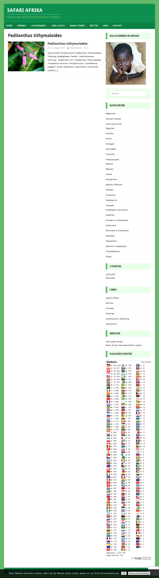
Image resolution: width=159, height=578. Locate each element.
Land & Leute (58, 25)
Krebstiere (111, 225)
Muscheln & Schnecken (117, 230)
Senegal (110, 144)
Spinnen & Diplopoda (116, 246)
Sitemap (110, 313)
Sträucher (111, 195)
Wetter (94, 25)
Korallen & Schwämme (117, 220)
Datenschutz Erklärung (117, 318)
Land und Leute (114, 124)
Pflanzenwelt (38, 25)
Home (9, 25)
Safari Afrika (112, 298)
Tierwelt (22, 25)
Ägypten (110, 128)
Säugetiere (111, 241)
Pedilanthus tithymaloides (68, 43)
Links (105, 25)
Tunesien (110, 154)
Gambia (109, 133)
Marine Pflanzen (114, 184)
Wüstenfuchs (76, 47)
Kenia (108, 138)
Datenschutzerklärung (139, 573)
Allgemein (111, 113)
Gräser (109, 174)
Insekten (110, 215)
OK (123, 573)
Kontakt (117, 25)
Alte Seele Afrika (114, 341)
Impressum (111, 324)
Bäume (109, 163)
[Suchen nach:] (128, 93)
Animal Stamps (77, 25)
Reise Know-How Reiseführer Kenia (124, 345)
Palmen (109, 189)
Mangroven (111, 179)
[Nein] (155, 573)
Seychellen (111, 149)
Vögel (108, 256)
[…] (56, 70)
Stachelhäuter (113, 251)
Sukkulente (111, 200)
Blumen (110, 169)
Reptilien (110, 235)
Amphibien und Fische (117, 209)
